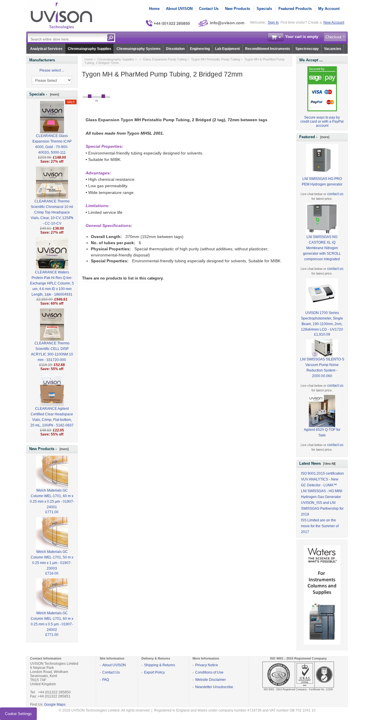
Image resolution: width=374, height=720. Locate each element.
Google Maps (54, 704)
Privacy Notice (206, 665)
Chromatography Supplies (89, 49)
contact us (335, 194)
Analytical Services (46, 49)
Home (154, 8)
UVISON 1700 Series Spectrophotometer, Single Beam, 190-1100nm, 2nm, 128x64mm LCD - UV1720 (322, 321)
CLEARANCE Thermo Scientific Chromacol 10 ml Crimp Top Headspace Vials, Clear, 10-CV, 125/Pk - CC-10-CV (52, 212)
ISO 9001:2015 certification (322, 473)
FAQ (105, 680)
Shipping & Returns (159, 665)
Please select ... (51, 70)
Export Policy (154, 672)
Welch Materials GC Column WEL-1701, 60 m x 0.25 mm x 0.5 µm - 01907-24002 (52, 621)
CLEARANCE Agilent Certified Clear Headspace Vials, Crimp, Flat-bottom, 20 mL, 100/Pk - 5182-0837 (52, 417)
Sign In (273, 22)
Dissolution (175, 49)
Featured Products (295, 8)
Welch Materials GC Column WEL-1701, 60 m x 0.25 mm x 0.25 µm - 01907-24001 (52, 498)
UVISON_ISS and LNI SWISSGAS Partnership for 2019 (322, 508)
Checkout (333, 37)
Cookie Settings (18, 714)
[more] (53, 94)
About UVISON (179, 8)
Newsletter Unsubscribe (214, 687)
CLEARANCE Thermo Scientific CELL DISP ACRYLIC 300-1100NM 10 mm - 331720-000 (52, 351)
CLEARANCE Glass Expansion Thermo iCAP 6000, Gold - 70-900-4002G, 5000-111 (52, 144)
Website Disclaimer (210, 680)
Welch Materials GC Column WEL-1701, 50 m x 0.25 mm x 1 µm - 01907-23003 (52, 560)
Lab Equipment (227, 49)
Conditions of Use (209, 672)
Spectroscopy (307, 49)
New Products (237, 8)
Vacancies (332, 49)
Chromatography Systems (139, 49)
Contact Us (209, 8)
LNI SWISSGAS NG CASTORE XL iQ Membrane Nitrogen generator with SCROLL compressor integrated (322, 248)
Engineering (200, 49)
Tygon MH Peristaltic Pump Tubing (215, 59)
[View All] (329, 463)
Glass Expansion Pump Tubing (165, 59)
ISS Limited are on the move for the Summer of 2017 (320, 526)
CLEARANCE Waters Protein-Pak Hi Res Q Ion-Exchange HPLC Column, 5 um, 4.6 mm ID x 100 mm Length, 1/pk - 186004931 (52, 283)
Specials (264, 8)
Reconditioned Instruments (267, 49)
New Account (333, 22)
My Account (329, 8)
